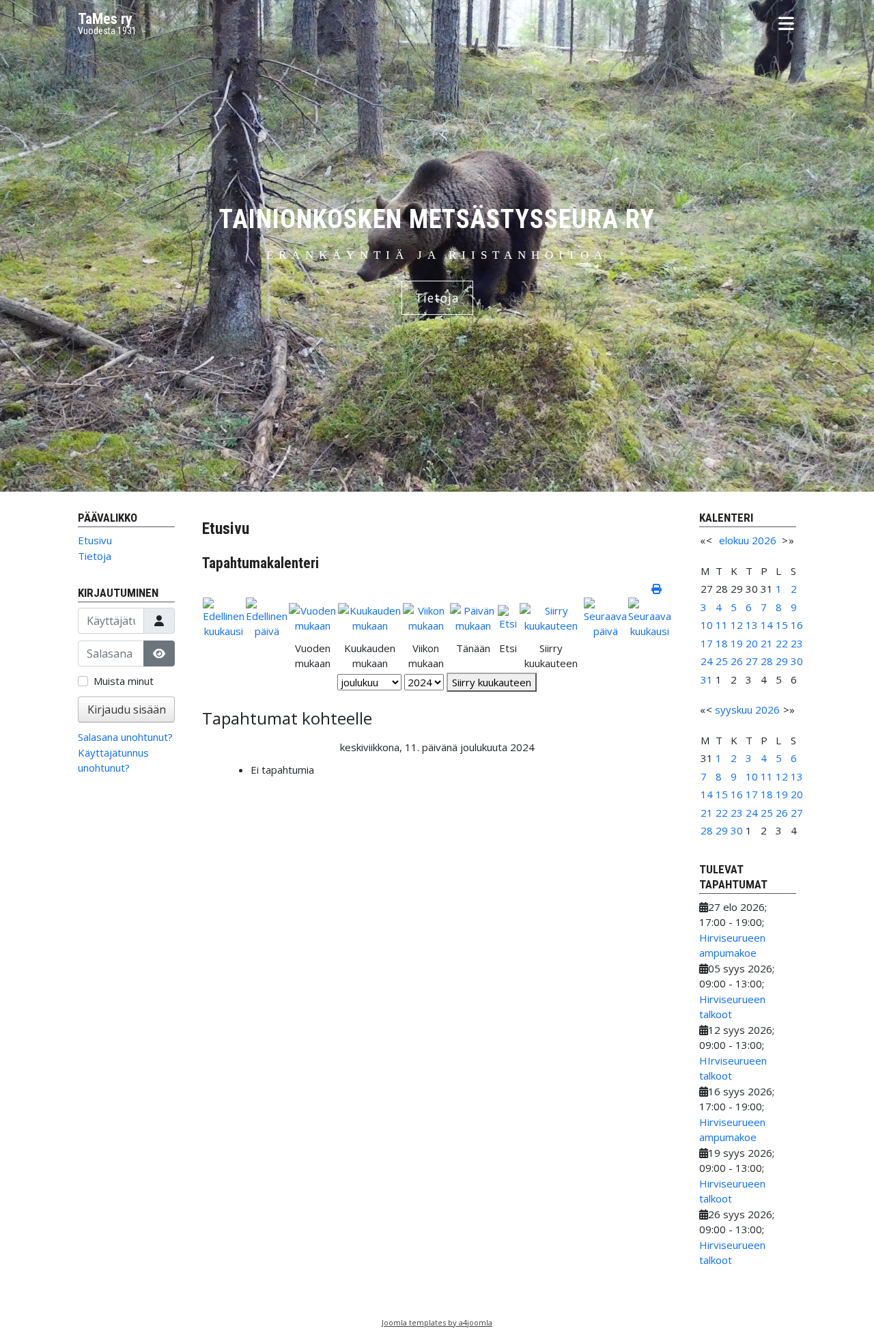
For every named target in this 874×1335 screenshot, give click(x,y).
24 (707, 661)
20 (752, 643)
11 (722, 625)
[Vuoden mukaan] (313, 616)
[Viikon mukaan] (426, 616)
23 (797, 643)
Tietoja (437, 298)
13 (752, 625)
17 (707, 643)
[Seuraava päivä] (605, 616)
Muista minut (124, 681)
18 (722, 643)
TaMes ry (105, 18)
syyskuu (733, 709)
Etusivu (95, 540)
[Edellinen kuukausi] (223, 616)
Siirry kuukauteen (491, 682)
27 (752, 661)
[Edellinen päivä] (266, 616)
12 (737, 625)
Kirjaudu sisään (126, 709)
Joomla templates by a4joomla (437, 1322)
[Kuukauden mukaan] (369, 616)
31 (707, 679)
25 (722, 661)
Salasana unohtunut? (125, 737)
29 (782, 661)
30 (797, 661)
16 (797, 625)
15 (782, 625)
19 (737, 643)
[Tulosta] (657, 588)
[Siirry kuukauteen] (551, 616)
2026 (764, 540)
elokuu (734, 540)
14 (767, 625)
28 (767, 661)
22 (782, 643)
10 (707, 625)
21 (767, 643)
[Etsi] (508, 616)
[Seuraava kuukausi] (649, 616)
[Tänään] (473, 616)
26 (737, 661)
